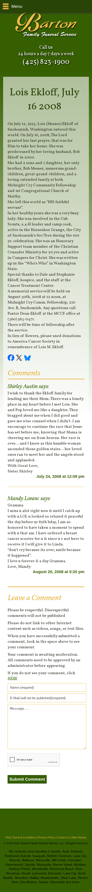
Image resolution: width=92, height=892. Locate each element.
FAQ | (9, 837)
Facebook (12, 358)
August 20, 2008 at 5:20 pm (58, 572)
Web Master (79, 837)
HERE (12, 678)
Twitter (20, 358)
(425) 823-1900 (46, 62)
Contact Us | (64, 837)
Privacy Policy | (47, 837)
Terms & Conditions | (25, 837)
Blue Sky (28, 358)
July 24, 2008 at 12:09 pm (60, 476)
